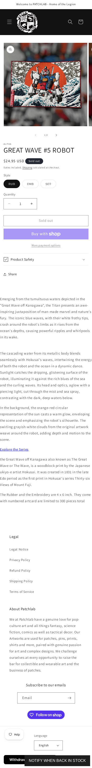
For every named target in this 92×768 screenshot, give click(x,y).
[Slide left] (35, 135)
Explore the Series (14, 449)
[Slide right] (56, 135)
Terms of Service (21, 592)
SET (51, 185)
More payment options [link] (46, 245)
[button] (9, 22)
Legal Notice (18, 549)
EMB (33, 185)
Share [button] (12, 274)
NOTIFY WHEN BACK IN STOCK (57, 761)
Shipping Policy (21, 581)
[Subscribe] (69, 697)
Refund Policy (19, 570)
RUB (14, 185)
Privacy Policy (19, 560)
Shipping (27, 167)
